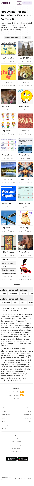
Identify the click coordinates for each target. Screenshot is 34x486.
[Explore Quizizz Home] (5, 3)
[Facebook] (19, 478)
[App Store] (11, 459)
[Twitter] (15, 478)
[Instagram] (22, 478)
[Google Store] (22, 459)
